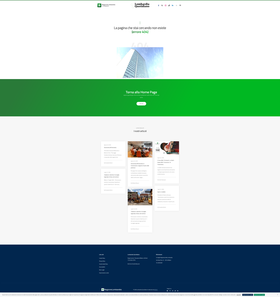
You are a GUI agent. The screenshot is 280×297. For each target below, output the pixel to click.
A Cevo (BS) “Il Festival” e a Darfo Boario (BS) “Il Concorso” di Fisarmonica (166, 162)
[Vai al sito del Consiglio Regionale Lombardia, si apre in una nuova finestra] (111, 5)
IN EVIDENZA (147, 144)
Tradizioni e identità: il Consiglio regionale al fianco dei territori (111, 176)
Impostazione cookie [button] (104, 273)
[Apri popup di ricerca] (176, 5)
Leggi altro (238, 295)
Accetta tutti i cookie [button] (259, 295)
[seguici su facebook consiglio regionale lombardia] (158, 5)
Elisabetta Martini (109, 163)
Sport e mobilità (161, 192)
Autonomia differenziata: (110, 147)
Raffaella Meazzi (135, 183)
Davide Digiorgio (162, 180)
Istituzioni (148, 191)
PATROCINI (174, 144)
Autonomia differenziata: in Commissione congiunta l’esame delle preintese (140, 166)
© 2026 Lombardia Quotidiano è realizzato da (144, 290)
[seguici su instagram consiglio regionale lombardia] (165, 5)
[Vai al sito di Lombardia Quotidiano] (140, 5)
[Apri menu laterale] (180, 5)
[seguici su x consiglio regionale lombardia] (162, 5)
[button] (141, 103)
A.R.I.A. (156, 290)
